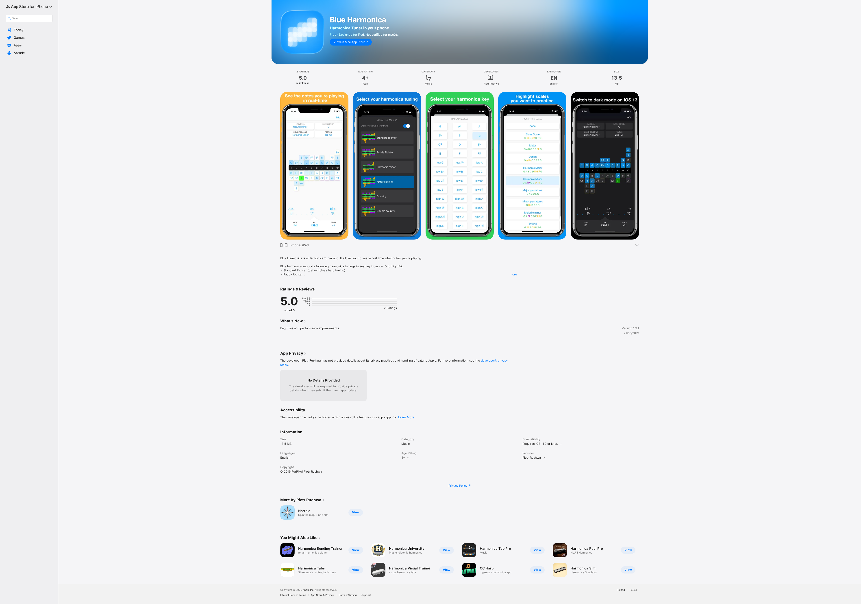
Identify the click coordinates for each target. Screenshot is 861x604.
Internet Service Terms (293, 595)
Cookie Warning (348, 595)
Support (366, 595)
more (513, 274)
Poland (621, 590)
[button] (29, 30)
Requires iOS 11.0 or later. (540, 443)
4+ (403, 457)
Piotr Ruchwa (531, 457)
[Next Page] (643, 560)
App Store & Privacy (322, 595)
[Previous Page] (276, 560)
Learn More (406, 417)
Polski (633, 590)
